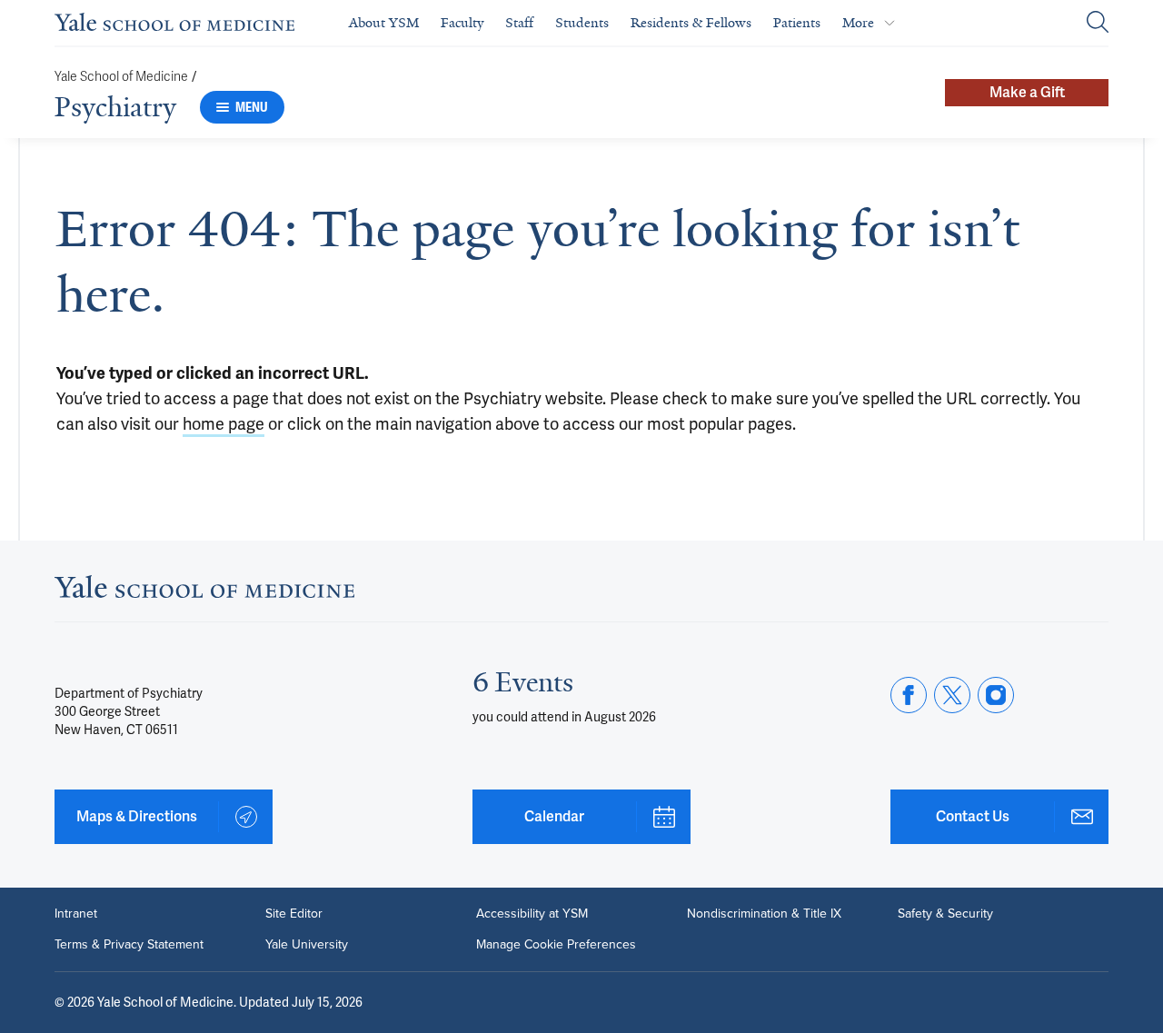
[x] (952, 695)
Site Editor (294, 914)
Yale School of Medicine (121, 76)
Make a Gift (1027, 92)
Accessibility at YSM (532, 914)
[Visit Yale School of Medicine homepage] (204, 591)
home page (223, 423)
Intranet (76, 914)
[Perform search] (1097, 23)
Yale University (306, 945)
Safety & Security (945, 914)
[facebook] (908, 695)
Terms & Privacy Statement (129, 945)
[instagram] (996, 695)
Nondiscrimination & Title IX (764, 914)
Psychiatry (115, 107)
